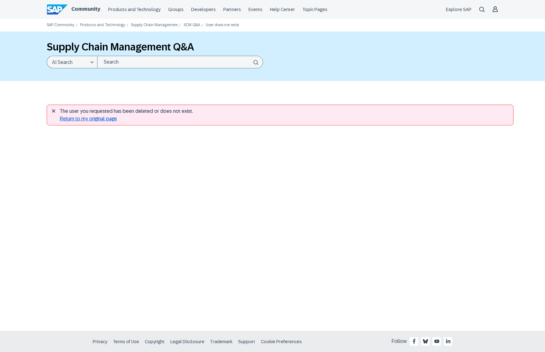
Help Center (282, 9)
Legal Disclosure (187, 341)
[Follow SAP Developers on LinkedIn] (448, 341)
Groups (176, 9)
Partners (232, 9)
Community (85, 9)
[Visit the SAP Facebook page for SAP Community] (414, 341)
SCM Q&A (192, 25)
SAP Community (60, 25)
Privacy (100, 341)
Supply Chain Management (154, 25)
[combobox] (180, 62)
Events (255, 9)
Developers (203, 9)
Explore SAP (459, 9)
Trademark (221, 341)
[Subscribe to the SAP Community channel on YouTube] (436, 341)
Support (246, 341)
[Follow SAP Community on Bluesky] (425, 341)
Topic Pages (314, 9)
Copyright (155, 341)
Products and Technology (134, 9)
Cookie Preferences (281, 341)
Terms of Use (126, 341)
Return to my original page (88, 118)
